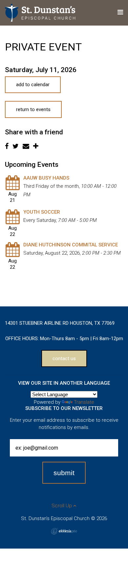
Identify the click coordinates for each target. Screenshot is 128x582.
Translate (84, 402)
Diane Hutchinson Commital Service (70, 245)
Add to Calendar (33, 84)
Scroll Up (62, 506)
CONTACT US (64, 358)
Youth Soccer (41, 212)
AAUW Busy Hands (46, 178)
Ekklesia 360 (64, 531)
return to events (33, 109)
